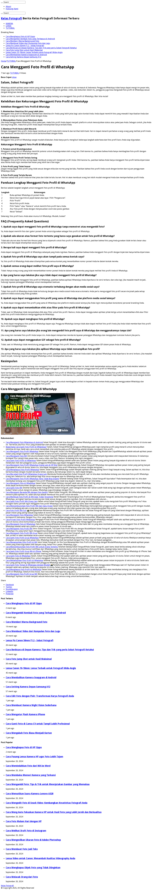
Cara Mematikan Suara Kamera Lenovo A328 (29, 793)
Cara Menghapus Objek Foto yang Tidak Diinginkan (33, 867)
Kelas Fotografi (11, 18)
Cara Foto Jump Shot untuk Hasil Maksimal (24, 50)
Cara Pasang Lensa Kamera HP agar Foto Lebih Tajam (34, 756)
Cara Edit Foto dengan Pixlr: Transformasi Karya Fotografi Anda (40, 696)
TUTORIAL (10, 28)
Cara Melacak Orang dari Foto (22, 877)
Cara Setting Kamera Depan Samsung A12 (23, 57)
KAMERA (9, 23)
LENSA (8, 26)
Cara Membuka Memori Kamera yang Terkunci (31, 775)
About (8, 6)
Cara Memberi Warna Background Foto (22, 41)
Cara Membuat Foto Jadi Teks (22, 849)
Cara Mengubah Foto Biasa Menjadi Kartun (29, 733)
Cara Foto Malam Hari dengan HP (24, 821)
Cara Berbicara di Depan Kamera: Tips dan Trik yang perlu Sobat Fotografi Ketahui (41, 48)
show (14, 77)
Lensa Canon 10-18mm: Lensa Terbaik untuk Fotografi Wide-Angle (34, 52)
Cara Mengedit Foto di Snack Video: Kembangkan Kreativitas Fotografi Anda (46, 803)
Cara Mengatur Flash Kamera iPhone (25, 714)
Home (3, 61)
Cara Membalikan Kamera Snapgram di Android (26, 55)
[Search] (2, 2)
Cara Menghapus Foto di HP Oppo (20, 36)
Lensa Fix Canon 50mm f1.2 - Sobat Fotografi (25, 45)
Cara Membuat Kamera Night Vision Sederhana (31, 705)
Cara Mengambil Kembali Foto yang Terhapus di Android (30, 39)
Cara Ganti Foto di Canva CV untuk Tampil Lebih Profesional (38, 723)
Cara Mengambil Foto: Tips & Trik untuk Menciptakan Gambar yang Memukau (48, 784)
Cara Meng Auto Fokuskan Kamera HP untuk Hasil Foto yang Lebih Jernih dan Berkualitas (53, 812)
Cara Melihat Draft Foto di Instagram (26, 830)
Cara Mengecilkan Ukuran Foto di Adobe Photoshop (33, 840)
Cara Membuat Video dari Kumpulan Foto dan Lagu (28, 43)
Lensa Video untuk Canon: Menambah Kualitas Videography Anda (40, 858)
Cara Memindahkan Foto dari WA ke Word (28, 766)
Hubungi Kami (12, 9)
